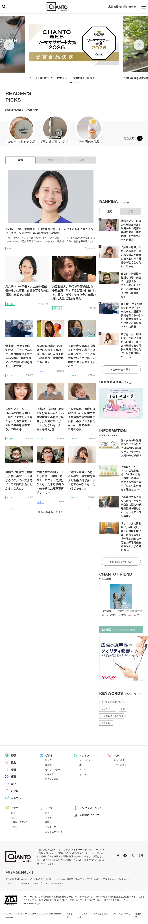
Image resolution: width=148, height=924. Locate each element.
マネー (48, 817)
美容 (47, 822)
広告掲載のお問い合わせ (122, 6)
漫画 (50, 159)
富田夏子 (29, 438)
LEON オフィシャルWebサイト (115, 879)
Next (139, 44)
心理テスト (106, 723)
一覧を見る (127, 138)
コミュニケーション (55, 832)
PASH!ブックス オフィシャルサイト (50, 883)
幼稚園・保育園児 (19, 822)
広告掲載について (89, 815)
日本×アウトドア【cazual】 (87, 879)
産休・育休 (50, 774)
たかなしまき (90, 248)
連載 (13, 769)
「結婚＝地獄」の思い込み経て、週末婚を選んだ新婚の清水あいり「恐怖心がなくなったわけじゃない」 (81, 480)
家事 (47, 813)
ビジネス (50, 755)
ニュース (16, 797)
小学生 (14, 827)
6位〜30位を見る (121, 369)
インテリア (50, 827)
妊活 (13, 813)
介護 (123, 709)
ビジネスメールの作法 (112, 716)
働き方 (48, 760)
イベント (83, 774)
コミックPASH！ (24, 883)
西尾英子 (29, 375)
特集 (13, 762)
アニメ (82, 769)
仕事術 (48, 765)
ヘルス (117, 755)
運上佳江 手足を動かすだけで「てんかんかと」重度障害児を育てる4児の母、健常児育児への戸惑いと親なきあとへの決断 (132, 315)
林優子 (30, 497)
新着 (20, 159)
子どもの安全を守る (111, 702)
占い (13, 783)
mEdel (31, 879)
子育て (14, 808)
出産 (13, 817)
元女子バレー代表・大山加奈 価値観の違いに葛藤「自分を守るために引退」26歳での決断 (27, 290)
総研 (13, 755)
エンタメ (10, 248)
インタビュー (107, 709)
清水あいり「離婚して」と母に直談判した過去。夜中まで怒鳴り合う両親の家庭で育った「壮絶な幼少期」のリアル (131, 345)
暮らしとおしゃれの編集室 (61, 879)
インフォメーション (90, 808)
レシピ (80, 159)
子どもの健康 (120, 765)
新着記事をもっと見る (50, 512)
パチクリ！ (10, 883)
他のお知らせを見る (121, 561)
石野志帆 (92, 308)
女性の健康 (119, 760)
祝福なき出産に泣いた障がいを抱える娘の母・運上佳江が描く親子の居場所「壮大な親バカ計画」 (50, 354)
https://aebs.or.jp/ (31, 903)
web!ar (24, 879)
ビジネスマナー (52, 769)
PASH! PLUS (41, 879)
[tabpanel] (74, 48)
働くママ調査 (51, 779)
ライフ (9, 376)
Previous (9, 44)
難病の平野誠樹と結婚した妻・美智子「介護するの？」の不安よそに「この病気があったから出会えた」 (18, 480)
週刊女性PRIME (12, 879)
